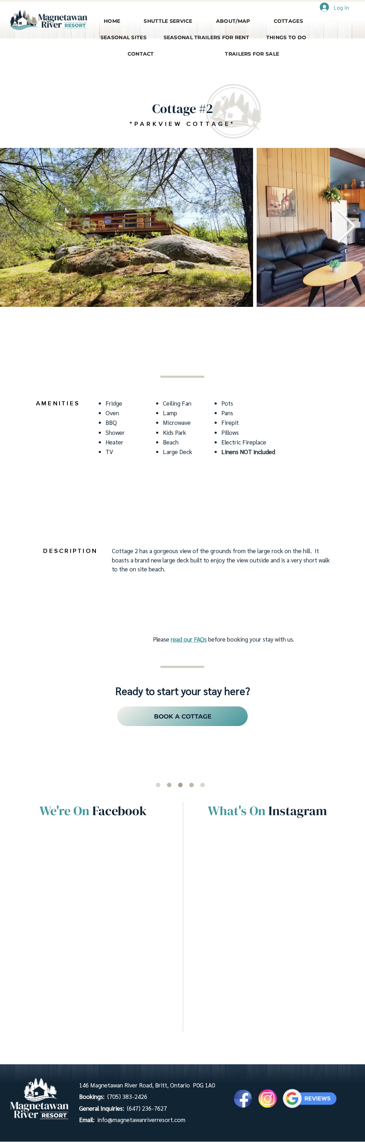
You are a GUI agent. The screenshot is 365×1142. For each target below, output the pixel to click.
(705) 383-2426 (127, 1096)
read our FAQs (189, 639)
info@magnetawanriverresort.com (141, 1119)
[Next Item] (346, 227)
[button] (233, 21)
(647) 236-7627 (147, 1108)
